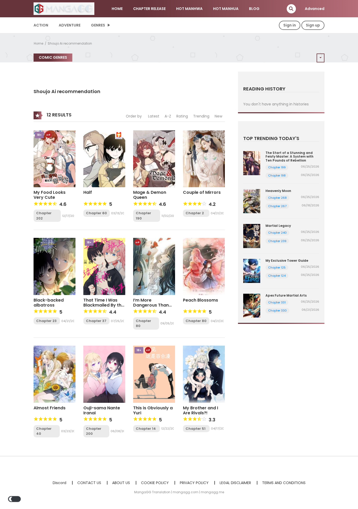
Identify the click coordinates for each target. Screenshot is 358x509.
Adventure (69, 25)
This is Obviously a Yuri (153, 410)
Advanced (314, 8)
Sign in (289, 25)
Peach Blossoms (200, 300)
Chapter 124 (277, 276)
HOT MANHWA (189, 8)
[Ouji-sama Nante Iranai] (104, 374)
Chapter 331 (277, 302)
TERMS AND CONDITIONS (284, 482)
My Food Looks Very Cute (50, 194)
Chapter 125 (277, 267)
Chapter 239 (277, 241)
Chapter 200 (93, 431)
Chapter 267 (277, 206)
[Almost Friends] (54, 374)
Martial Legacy (278, 225)
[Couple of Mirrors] (204, 158)
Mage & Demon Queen (149, 194)
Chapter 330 (277, 310)
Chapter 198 (277, 175)
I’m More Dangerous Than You (151, 305)
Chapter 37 (96, 320)
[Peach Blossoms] (204, 266)
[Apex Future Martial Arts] (251, 305)
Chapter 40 (44, 431)
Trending (201, 116)
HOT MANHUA (225, 8)
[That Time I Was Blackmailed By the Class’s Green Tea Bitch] (104, 266)
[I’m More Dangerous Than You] (154, 266)
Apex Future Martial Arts (286, 295)
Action (41, 25)
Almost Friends (50, 408)
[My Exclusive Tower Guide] (251, 270)
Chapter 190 (143, 216)
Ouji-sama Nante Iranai (101, 410)
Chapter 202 (44, 216)
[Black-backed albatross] (54, 266)
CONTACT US (89, 482)
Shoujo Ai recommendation (70, 43)
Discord (59, 482)
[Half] (104, 158)
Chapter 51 (195, 428)
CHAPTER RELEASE (149, 8)
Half (87, 192)
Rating (182, 116)
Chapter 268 (277, 198)
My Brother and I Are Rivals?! (200, 410)
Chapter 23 (46, 320)
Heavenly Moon (278, 191)
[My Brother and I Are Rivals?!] (204, 374)
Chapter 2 (195, 213)
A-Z (168, 116)
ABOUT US (121, 482)
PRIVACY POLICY (194, 482)
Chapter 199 (277, 167)
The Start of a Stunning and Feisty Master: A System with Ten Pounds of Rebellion (289, 157)
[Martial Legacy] (251, 235)
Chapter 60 (96, 213)
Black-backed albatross (49, 302)
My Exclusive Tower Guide (286, 260)
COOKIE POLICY (155, 482)
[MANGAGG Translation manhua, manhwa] (64, 8)
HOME (117, 8)
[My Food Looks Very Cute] (54, 158)
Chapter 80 (143, 323)
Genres (98, 25)
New (218, 116)
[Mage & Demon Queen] (154, 158)
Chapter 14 (146, 428)
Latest (153, 116)
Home (38, 43)
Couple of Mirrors (202, 192)
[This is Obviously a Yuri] (154, 374)
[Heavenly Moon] (251, 200)
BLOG (254, 8)
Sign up (313, 25)
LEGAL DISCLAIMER (235, 482)
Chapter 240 (277, 233)
